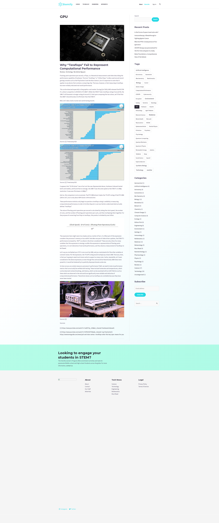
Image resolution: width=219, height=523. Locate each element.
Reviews (62, 72)
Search (136, 16)
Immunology (139, 110)
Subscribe (140, 295)
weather (149, 170)
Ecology (136, 219)
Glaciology (153, 103)
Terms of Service (143, 386)
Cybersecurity (147, 94)
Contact (87, 386)
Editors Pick (138, 222)
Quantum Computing (142, 138)
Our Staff (88, 389)
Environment (149, 99)
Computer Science (140, 216)
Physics (136, 258)
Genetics (145, 103)
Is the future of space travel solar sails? (146, 32)
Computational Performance (143, 90)
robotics (152, 150)
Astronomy (139, 74)
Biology (138, 83)
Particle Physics (153, 126)
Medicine (152, 115)
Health (152, 107)
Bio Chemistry (138, 196)
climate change (140, 87)
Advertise (88, 391)
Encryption (139, 99)
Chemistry (137, 209)
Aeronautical (138, 183)
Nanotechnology (139, 252)
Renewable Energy (141, 150)
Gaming (138, 103)
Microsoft (148, 119)
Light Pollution (149, 110)
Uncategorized (139, 275)
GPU (137, 107)
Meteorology (138, 245)
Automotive (149, 74)
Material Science (140, 115)
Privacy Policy (142, 384)
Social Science (139, 158)
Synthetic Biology (141, 166)
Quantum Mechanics (141, 142)
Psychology (139, 134)
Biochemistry (140, 78)
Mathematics (104, 4)
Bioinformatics (151, 78)
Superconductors (140, 162)
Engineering (95, 4)
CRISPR (138, 94)
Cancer (146, 83)
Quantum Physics (141, 146)
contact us (69, 366)
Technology (86, 4)
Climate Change (139, 212)
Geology (137, 232)
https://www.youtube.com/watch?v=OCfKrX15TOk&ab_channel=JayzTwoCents (86, 332)
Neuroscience (139, 123)
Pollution (138, 130)
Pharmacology (138, 255)
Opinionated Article (141, 126)
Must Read (137, 248)
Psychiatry (147, 130)
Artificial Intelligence (142, 70)
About (87, 384)
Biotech (136, 206)
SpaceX (148, 158)
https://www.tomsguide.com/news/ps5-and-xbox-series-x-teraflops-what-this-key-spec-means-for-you (92, 334)
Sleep (145, 154)
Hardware (143, 107)
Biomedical (137, 203)
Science (78, 4)
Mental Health (139, 119)
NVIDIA (148, 123)
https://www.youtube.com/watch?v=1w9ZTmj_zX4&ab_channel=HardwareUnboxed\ (88, 328)
